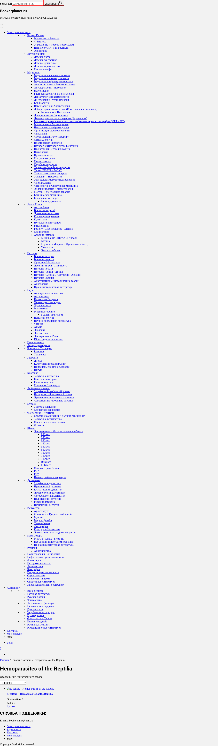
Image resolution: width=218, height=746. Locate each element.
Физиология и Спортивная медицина (56, 185)
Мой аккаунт (14, 633)
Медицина (33, 72)
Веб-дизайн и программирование (53, 541)
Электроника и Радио (46, 336)
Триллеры (40, 354)
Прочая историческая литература (53, 287)
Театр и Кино (42, 523)
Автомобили (41, 207)
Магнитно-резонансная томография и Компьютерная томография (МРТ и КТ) (79, 121)
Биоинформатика (51, 201)
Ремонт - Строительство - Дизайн (53, 228)
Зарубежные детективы (47, 483)
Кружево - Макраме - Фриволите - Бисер (64, 244)
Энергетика (41, 333)
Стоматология (42, 161)
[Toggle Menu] (1, 27)
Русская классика (44, 382)
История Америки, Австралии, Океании (57, 274)
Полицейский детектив (47, 498)
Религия (32, 547)
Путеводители (35, 615)
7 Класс (45, 452)
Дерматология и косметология (51, 96)
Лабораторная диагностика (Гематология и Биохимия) (65, 109)
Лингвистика (35, 566)
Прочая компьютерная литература (54, 544)
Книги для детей (37, 621)
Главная (4, 660)
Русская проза (35, 609)
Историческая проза (39, 563)
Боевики (39, 351)
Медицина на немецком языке (51, 78)
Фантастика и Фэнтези (40, 412)
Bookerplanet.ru (13, 11)
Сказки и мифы (43, 69)
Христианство (42, 550)
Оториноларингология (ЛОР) (51, 136)
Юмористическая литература (44, 627)
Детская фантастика (45, 59)
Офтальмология (43, 139)
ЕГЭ (36, 474)
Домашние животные (46, 213)
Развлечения (41, 225)
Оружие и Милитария (47, 262)
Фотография (41, 526)
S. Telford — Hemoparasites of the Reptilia (30, 694)
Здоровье (32, 357)
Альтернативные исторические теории (56, 280)
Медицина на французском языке (53, 81)
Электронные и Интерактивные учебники (58, 431)
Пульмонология (43, 155)
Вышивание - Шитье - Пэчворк (59, 237)
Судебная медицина (45, 164)
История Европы (44, 277)
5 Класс (45, 446)
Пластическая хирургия (48, 142)
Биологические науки (46, 198)
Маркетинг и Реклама (46, 38)
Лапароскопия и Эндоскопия (51, 115)
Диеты (38, 360)
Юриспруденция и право (48, 339)
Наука (30, 290)
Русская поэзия (36, 596)
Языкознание (35, 600)
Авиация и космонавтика (49, 293)
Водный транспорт (52, 314)
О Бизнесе (40, 41)
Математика (41, 308)
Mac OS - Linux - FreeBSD (49, 538)
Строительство (36, 575)
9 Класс (45, 458)
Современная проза (38, 578)
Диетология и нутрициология (51, 99)
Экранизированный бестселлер (45, 584)
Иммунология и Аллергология (52, 106)
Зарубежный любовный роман (52, 391)
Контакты (12, 630)
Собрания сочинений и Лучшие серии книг (59, 415)
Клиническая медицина (48, 194)
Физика (38, 323)
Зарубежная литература (40, 612)
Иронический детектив (47, 486)
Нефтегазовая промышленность (45, 557)
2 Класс (45, 437)
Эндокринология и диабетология (53, 188)
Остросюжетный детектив (49, 495)
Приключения (35, 342)
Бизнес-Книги (35, 35)
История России (43, 268)
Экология (39, 330)
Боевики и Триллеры (39, 348)
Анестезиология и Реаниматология (54, 84)
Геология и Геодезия (46, 299)
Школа (31, 428)
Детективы (33, 480)
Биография (33, 569)
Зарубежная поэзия (45, 406)
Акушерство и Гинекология (50, 87)
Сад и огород (41, 231)
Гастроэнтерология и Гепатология (54, 93)
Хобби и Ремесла (44, 234)
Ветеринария (41, 90)
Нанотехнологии (44, 317)
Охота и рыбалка (50, 250)
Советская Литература (47, 385)
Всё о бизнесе (35, 590)
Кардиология (41, 102)
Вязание (45, 241)
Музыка (38, 517)
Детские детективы (45, 63)
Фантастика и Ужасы (39, 618)
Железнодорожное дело (47, 302)
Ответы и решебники (46, 468)
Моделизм (47, 247)
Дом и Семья (34, 204)
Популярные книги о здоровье (51, 366)
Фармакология (42, 182)
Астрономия (41, 296)
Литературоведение (38, 345)
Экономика (40, 50)
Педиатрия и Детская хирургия (52, 148)
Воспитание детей (44, 210)
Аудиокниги (14, 587)
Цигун (38, 369)
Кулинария (40, 219)
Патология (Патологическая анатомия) (56, 145)
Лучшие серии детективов (49, 492)
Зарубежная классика (46, 376)
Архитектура (41, 511)
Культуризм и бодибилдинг (50, 363)
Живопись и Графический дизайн (53, 514)
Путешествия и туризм (47, 222)
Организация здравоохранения (52, 130)
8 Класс (45, 455)
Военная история (44, 256)
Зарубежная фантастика (48, 418)
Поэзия (31, 403)
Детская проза (42, 56)
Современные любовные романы (53, 400)
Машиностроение (44, 311)
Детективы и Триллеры (40, 603)
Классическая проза (45, 379)
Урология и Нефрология (48, 176)
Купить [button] (11, 706)
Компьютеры (34, 535)
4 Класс (45, 443)
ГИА (37, 471)
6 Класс (45, 449)
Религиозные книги (38, 624)
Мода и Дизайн (43, 520)
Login (10, 642)
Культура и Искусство (47, 529)
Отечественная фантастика (49, 422)
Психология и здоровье (40, 606)
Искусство (33, 507)
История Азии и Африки (48, 271)
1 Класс (45, 434)
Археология (41, 283)
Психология (41, 152)
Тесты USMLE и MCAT (48, 170)
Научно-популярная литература (52, 320)
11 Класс (46, 465)
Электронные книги (18, 32)
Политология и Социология (43, 554)
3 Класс (45, 440)
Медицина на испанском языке (52, 75)
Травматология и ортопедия (50, 173)
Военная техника (44, 259)
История (32, 253)
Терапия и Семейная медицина (52, 167)
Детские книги (36, 53)
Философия (34, 560)
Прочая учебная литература (50, 477)
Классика (32, 372)
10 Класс (46, 461)
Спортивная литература (41, 581)
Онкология (40, 133)
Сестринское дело (44, 158)
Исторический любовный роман (53, 394)
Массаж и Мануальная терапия (52, 191)
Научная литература (39, 593)
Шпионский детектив (46, 504)
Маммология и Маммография (51, 124)
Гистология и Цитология (55, 112)
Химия (38, 326)
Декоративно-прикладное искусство (55, 532)
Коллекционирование (46, 216)
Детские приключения (47, 66)
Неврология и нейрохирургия (51, 127)
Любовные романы (38, 388)
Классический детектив (48, 489)
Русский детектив (44, 501)
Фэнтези (39, 425)
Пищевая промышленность (43, 572)
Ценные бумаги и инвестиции (51, 47)
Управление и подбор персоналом (54, 44)
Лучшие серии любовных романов (54, 397)
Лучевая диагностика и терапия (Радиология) (60, 118)
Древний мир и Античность (50, 265)
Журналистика (42, 305)
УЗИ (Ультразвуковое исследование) (55, 179)
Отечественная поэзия (47, 409)
